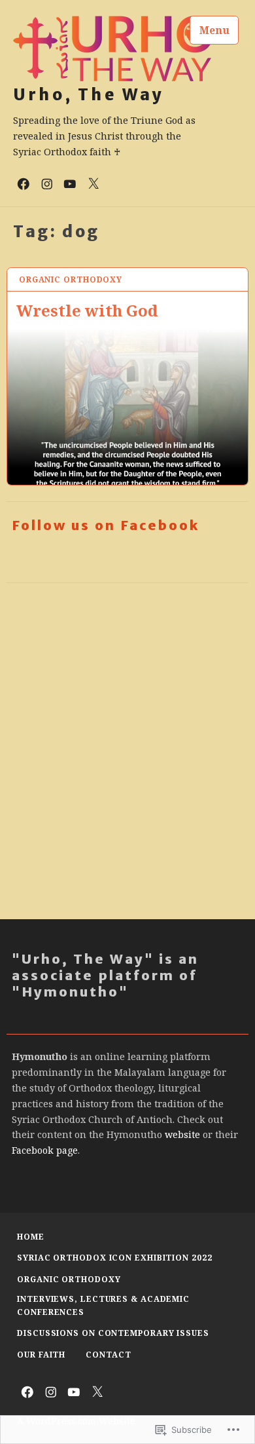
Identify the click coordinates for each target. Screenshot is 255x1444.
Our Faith (41, 1354)
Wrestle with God (87, 309)
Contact (108, 1354)
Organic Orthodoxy (70, 279)
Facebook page (45, 1150)
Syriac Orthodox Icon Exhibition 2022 (114, 1257)
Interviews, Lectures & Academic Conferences (103, 1305)
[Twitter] (93, 182)
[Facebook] (23, 182)
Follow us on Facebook (105, 525)
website (182, 1134)
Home (30, 1236)
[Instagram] (47, 182)
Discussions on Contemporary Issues (113, 1333)
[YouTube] (70, 182)
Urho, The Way (89, 95)
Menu (214, 30)
